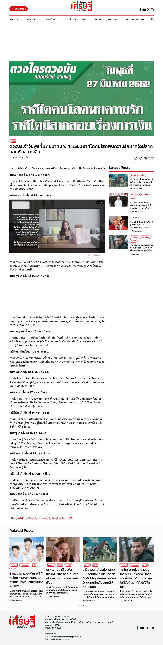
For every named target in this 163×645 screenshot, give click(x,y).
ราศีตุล (62, 518)
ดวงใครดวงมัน (41, 518)
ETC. (95, 19)
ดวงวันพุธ (29, 518)
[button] (79, 605)
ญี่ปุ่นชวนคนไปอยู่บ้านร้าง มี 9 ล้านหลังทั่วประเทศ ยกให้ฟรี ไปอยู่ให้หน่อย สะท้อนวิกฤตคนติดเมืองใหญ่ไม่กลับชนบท (141, 185)
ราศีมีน (70, 518)
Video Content (134, 19)
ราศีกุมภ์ (53, 518)
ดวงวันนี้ (20, 518)
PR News (113, 19)
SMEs (12, 19)
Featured (144, 194)
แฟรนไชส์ (50, 19)
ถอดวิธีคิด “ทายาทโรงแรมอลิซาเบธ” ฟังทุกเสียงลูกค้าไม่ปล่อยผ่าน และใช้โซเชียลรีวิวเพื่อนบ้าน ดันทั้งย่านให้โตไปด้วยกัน (141, 208)
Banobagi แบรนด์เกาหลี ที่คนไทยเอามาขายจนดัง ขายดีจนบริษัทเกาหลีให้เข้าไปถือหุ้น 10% (26, 580)
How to (30, 19)
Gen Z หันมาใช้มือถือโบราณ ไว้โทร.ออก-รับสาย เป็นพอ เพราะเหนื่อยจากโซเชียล (62, 576)
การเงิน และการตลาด (76, 19)
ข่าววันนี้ (13, 141)
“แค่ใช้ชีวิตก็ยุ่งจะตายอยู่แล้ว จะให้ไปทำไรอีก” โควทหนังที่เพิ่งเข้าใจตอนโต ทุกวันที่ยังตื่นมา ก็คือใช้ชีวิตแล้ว (141, 249)
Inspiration (145, 237)
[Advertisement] (81, 41)
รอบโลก (142, 175)
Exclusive (134, 194)
